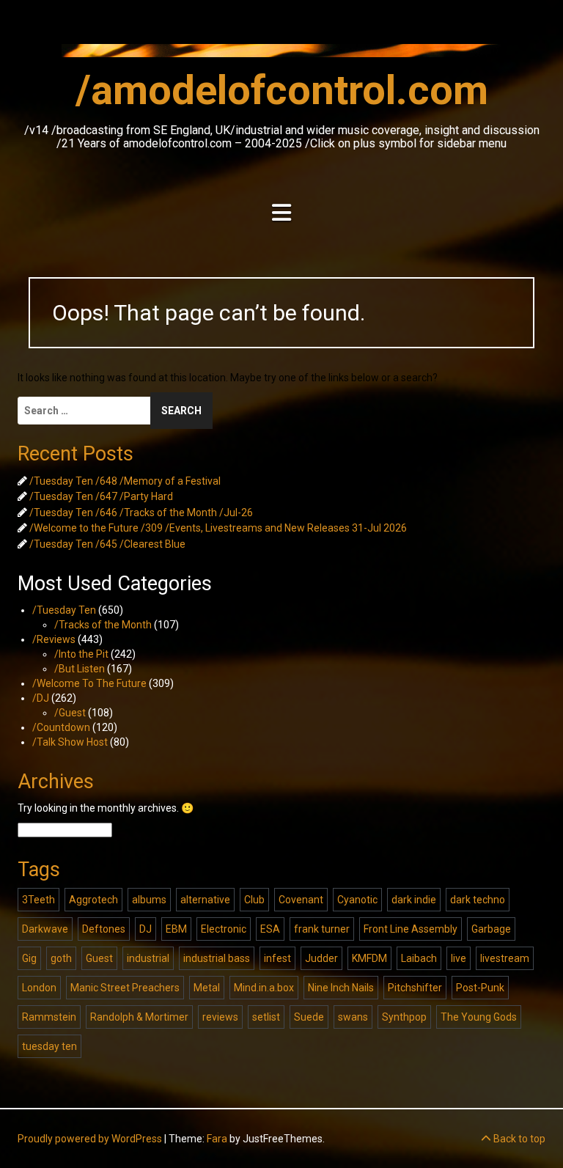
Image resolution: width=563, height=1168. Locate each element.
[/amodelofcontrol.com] (281, 55)
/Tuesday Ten (64, 610)
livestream (504, 958)
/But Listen (79, 669)
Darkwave (45, 929)
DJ (145, 929)
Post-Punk (480, 987)
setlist (266, 1017)
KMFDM (369, 958)
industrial (148, 958)
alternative (205, 900)
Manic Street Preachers (125, 987)
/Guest (70, 713)
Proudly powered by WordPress (90, 1139)
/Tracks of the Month (103, 625)
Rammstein (49, 1017)
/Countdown (61, 727)
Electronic (223, 929)
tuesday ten (49, 1046)
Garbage (491, 929)
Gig (29, 958)
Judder (321, 958)
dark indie (413, 900)
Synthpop (404, 1017)
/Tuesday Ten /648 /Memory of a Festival (125, 481)
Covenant (301, 900)
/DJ (40, 698)
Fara (217, 1139)
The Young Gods (479, 1017)
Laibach (419, 958)
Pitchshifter (415, 987)
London (39, 987)
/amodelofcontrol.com (282, 90)
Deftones (103, 929)
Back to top (518, 1139)
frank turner (322, 929)
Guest (99, 958)
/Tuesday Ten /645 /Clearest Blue (107, 544)
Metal (207, 987)
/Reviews (54, 639)
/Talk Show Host (70, 742)
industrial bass (216, 958)
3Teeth (38, 900)
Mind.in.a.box (264, 987)
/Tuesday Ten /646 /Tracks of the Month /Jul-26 (141, 512)
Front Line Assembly (410, 929)
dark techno (477, 900)
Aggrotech (93, 900)
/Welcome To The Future (89, 683)
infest (277, 958)
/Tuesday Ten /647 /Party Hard (101, 496)
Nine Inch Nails (341, 987)
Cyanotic (357, 900)
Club (254, 900)
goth (61, 958)
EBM (176, 929)
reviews (220, 1017)
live (458, 958)
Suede (309, 1017)
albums (149, 900)
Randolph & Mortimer (139, 1017)
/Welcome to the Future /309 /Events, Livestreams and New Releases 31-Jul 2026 (218, 528)
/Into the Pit (81, 654)
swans (353, 1017)
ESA (270, 929)
